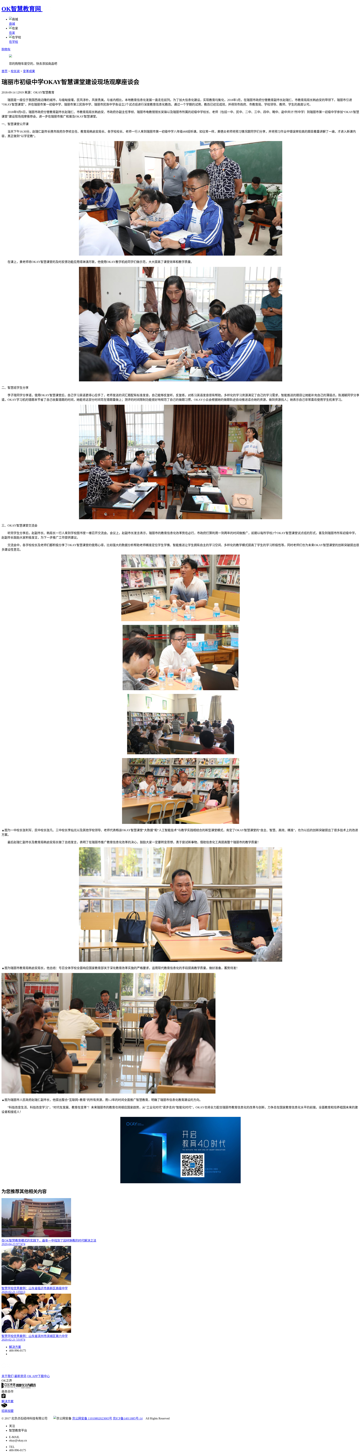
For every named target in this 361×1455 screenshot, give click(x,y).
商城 (12, 23)
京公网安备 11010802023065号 (92, 1418)
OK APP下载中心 (38, 1376)
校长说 (15, 71)
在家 (12, 32)
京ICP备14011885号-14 (128, 1418)
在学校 (13, 41)
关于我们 (8, 1376)
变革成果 (29, 71)
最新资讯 (20, 1376)
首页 (5, 71)
